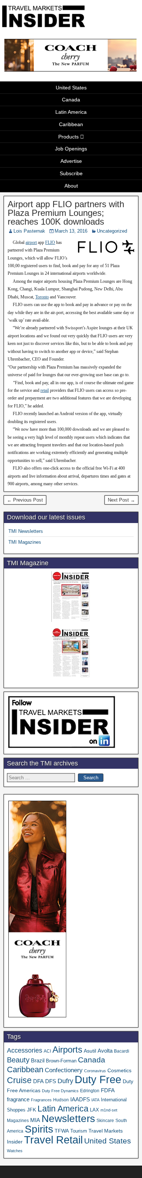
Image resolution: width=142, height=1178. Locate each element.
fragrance (18, 1099)
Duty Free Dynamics (60, 1091)
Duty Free (98, 1079)
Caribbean (71, 124)
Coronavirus (95, 1071)
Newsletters (68, 1118)
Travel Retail (53, 1140)
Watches (15, 1151)
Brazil (37, 1061)
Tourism (78, 1131)
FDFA (108, 1090)
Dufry (65, 1081)
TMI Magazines (24, 542)
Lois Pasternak (29, 231)
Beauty (18, 1060)
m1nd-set (108, 1110)
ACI (47, 1051)
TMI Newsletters (25, 531)
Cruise (19, 1080)
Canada (71, 99)
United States (71, 88)
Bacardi (121, 1051)
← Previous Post (25, 500)
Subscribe (71, 173)
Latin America (71, 112)
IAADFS (80, 1099)
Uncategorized (112, 231)
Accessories (24, 1050)
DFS (50, 1081)
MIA (35, 1120)
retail (44, 390)
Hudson (61, 1099)
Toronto (42, 296)
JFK (31, 1110)
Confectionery (64, 1070)
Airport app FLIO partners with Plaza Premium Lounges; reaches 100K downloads (66, 212)
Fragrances (41, 1100)
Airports (67, 1049)
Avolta (105, 1051)
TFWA (62, 1131)
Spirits (39, 1129)
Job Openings (71, 149)
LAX (94, 1110)
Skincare (105, 1120)
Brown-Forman (61, 1061)
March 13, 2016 (71, 231)
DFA (38, 1081)
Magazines (18, 1120)
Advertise (71, 161)
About (71, 186)
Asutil (90, 1051)
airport (31, 242)
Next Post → (121, 500)
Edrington (89, 1090)
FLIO (50, 242)
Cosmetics (119, 1070)
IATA (95, 1100)
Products (68, 137)
